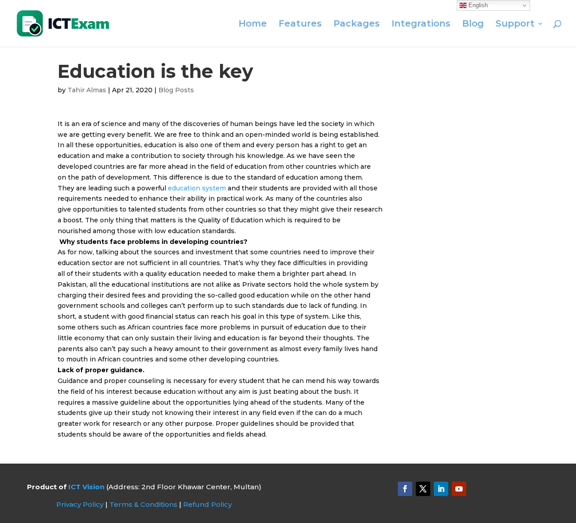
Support (515, 24)
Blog (473, 24)
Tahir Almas (87, 90)
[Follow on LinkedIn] (441, 489)
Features (300, 24)
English (477, 5)
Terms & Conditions (143, 504)
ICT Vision (86, 486)
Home (252, 24)
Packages (356, 24)
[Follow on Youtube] (459, 489)
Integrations (421, 24)
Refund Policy (207, 504)
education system (197, 188)
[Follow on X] (423, 489)
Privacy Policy (80, 504)
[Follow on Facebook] (405, 489)
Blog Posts (176, 90)
